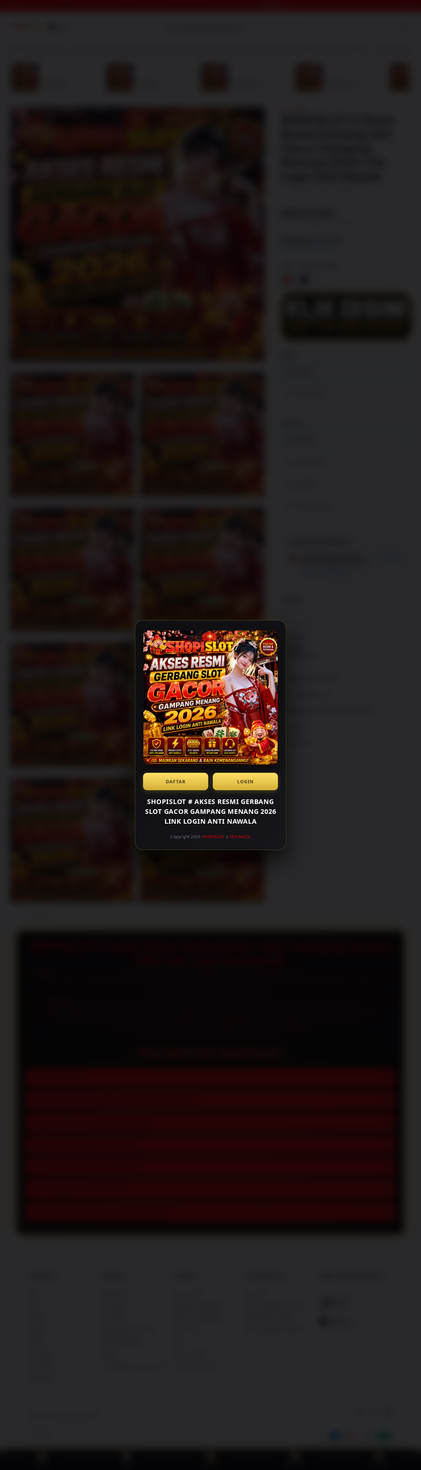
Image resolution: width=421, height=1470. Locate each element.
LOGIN (245, 781)
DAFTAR (176, 781)
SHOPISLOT (213, 836)
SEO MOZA (240, 836)
